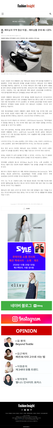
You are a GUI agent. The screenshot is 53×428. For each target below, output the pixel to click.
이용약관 (34, 413)
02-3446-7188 (20, 419)
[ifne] (26, 285)
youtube (28, 410)
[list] (26, 228)
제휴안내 (17, 413)
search (50, 14)
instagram (25, 410)
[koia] (26, 256)
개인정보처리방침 (30, 413)
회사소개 (7, 413)
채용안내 (10, 413)
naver (31, 410)
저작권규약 (38, 413)
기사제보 (24, 413)
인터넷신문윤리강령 (44, 413)
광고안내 (14, 413)
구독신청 (21, 413)
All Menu (3, 14)
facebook (22, 410)
